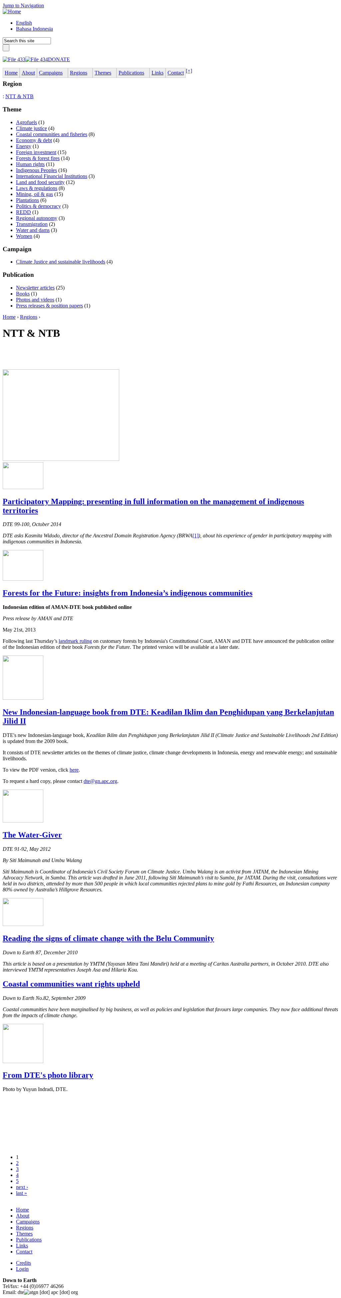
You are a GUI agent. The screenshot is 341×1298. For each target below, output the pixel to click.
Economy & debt (34, 140)
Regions (28, 317)
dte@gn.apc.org (100, 781)
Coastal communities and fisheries (51, 134)
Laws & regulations (36, 188)
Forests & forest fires (38, 158)
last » (21, 1193)
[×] (189, 71)
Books (23, 293)
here (74, 770)
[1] (195, 535)
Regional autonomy (36, 218)
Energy (23, 146)
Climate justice (31, 128)
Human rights (30, 164)
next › (22, 1187)
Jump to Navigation (23, 5)
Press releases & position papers (49, 305)
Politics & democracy (38, 206)
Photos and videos (35, 299)
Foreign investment (36, 152)
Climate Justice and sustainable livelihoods (60, 262)
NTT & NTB (19, 96)
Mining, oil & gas (34, 194)
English (24, 23)
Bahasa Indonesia (34, 29)
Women (24, 236)
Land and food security (40, 182)
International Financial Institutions (51, 176)
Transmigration (32, 224)
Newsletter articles (35, 287)
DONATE (59, 59)
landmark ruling (75, 641)
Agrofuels (26, 122)
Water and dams (33, 230)
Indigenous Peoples (36, 170)
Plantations (27, 200)
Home (9, 317)
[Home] (12, 11)
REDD (23, 212)
